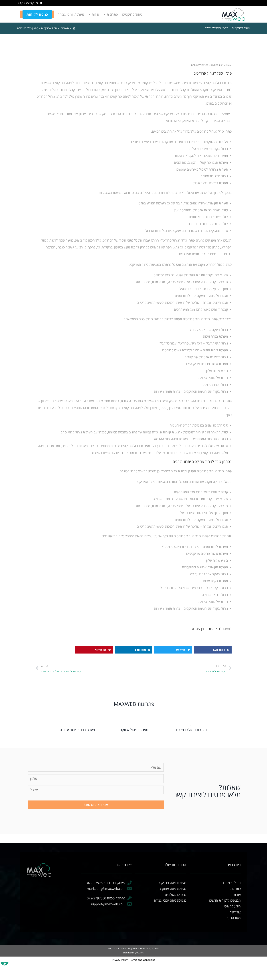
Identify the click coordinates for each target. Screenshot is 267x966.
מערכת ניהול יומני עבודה (77, 729)
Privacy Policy (120, 959)
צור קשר (22, 3)
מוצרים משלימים (175, 894)
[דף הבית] (74, 28)
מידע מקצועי (34, 3)
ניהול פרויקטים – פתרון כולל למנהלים (37, 28)
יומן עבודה (198, 628)
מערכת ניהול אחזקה (134, 729)
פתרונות (235, 888)
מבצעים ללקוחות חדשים (225, 900)
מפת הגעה (233, 918)
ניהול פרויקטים (231, 883)
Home (228, 65)
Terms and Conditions (142, 959)
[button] (213, 650)
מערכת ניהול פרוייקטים (191, 729)
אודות (237, 894)
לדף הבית (215, 628)
